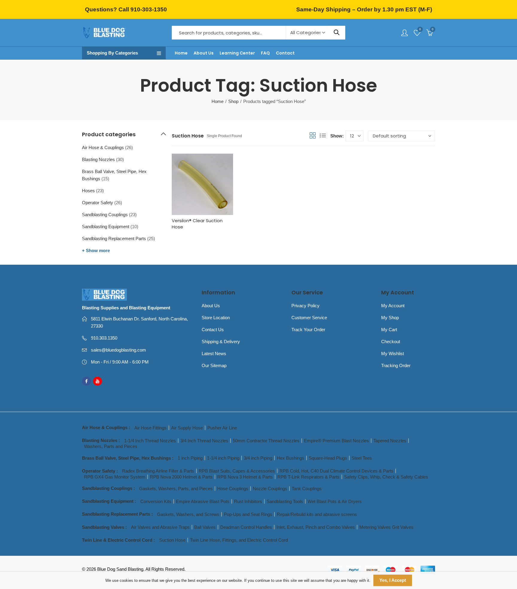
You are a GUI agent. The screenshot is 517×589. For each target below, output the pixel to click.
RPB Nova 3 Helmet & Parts (245, 476)
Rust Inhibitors (248, 501)
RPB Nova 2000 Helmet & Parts (181, 476)
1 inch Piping (190, 458)
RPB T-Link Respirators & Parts (308, 476)
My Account (393, 305)
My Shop (390, 317)
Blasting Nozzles (98, 159)
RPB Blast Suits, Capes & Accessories (237, 470)
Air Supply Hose (187, 427)
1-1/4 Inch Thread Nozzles (150, 440)
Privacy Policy (305, 305)
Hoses (88, 190)
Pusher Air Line (222, 427)
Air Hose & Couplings (103, 147)
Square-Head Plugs (328, 458)
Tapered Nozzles (389, 440)
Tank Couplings (307, 488)
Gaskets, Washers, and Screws (188, 514)
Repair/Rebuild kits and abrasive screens (317, 514)
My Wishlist (392, 353)
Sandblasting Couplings (105, 214)
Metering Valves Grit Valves (386, 527)
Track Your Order (308, 329)
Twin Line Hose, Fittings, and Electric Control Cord (239, 540)
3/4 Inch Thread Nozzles (204, 440)
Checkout (390, 341)
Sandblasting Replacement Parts (114, 238)
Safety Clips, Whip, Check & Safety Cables (386, 476)
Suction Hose (172, 540)
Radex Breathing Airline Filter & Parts (158, 470)
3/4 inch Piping (258, 458)
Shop (233, 101)
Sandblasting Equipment (105, 226)
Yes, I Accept (392, 580)
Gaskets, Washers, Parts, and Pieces (176, 488)
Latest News (214, 353)
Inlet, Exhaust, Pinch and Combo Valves (315, 527)
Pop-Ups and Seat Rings (248, 514)
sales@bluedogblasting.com (118, 349)
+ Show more (96, 250)
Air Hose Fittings (150, 427)
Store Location (216, 317)
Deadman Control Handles (246, 527)
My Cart (389, 329)
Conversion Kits (155, 501)
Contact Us (213, 329)
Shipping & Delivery (221, 341)
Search (336, 33)
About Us (211, 305)
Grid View (313, 135)
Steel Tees (362, 458)
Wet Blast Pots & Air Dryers (335, 501)
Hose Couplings (232, 488)
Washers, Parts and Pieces (110, 446)
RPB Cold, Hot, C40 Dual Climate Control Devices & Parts (336, 470)
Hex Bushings (290, 458)
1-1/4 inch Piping (223, 458)
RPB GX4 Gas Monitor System (114, 476)
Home (217, 101)
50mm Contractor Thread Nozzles (266, 440)
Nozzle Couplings (270, 488)
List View (323, 135)
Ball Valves (205, 527)
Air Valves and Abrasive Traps (160, 527)
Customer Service (309, 317)
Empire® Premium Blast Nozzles (336, 440)
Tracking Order (395, 365)
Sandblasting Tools (285, 501)
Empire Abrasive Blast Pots (202, 501)
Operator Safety (97, 202)
